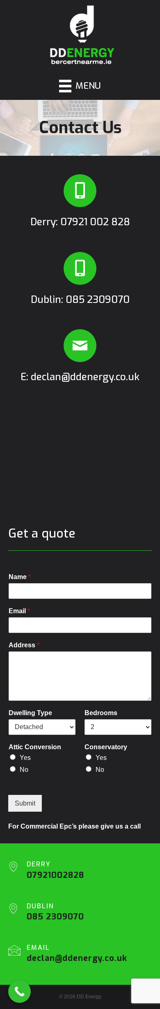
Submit (25, 803)
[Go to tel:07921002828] (80, 872)
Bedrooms (101, 712)
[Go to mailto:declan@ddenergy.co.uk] (80, 357)
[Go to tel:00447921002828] (80, 202)
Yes (25, 757)
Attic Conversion (35, 746)
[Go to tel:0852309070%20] (80, 914)
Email (19, 610)
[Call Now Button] (19, 991)
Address (24, 645)
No (24, 769)
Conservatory (106, 746)
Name (20, 576)
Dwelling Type (30, 712)
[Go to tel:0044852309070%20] (80, 280)
